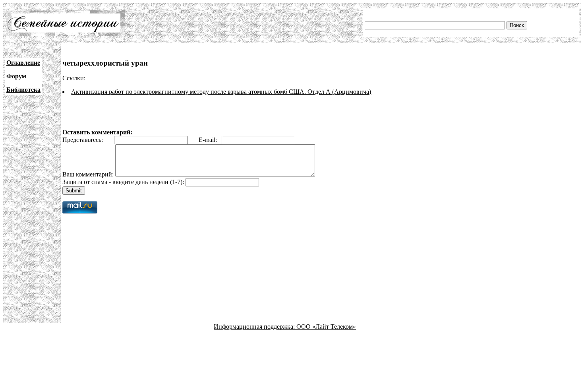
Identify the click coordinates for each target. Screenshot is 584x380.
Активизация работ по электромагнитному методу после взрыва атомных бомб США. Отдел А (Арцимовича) (221, 91)
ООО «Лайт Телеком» (326, 326)
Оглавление (23, 62)
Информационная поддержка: (255, 326)
